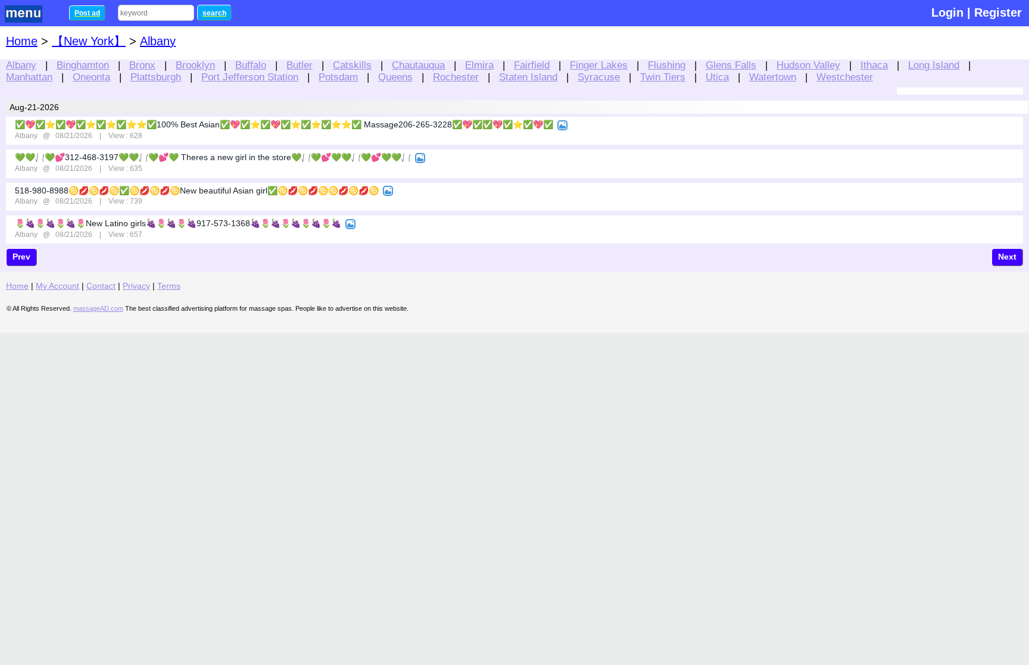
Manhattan (29, 77)
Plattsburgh (155, 77)
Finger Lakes (599, 65)
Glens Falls (731, 65)
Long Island (933, 65)
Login (947, 12)
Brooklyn (195, 65)
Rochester (456, 77)
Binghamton (83, 65)
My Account (57, 286)
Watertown (772, 77)
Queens (395, 77)
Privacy (136, 286)
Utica (717, 77)
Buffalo (250, 65)
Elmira (479, 65)
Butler (299, 65)
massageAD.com (98, 308)
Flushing (666, 65)
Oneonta (91, 77)
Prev (21, 256)
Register (998, 12)
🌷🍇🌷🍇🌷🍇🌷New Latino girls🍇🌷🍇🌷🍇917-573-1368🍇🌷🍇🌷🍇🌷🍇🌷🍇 (178, 223)
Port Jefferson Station (249, 77)
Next (1007, 256)
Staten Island (528, 77)
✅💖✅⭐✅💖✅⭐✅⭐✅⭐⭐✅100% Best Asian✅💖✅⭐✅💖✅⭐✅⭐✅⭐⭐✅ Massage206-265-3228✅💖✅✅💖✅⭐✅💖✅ (284, 124)
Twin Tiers (662, 77)
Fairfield (532, 65)
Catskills (352, 65)
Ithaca (874, 65)
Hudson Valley (808, 65)
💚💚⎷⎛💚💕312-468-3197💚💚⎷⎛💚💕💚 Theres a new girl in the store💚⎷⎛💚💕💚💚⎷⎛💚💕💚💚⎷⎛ (213, 157)
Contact (101, 286)
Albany (21, 65)
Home (22, 41)
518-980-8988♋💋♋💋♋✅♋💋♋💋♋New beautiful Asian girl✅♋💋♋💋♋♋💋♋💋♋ (197, 190)
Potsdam (338, 77)
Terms (168, 286)
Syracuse (599, 77)
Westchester (844, 77)
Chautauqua (418, 65)
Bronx (142, 65)
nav (31, 14)
